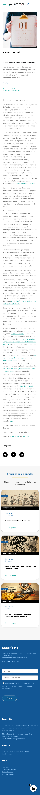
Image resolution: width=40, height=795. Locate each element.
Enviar (9, 698)
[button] (4, 4)
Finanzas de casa (10, 368)
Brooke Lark (14, 436)
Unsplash (25, 436)
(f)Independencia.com (26, 368)
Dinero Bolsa (9, 371)
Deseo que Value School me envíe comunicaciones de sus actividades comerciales (18, 686)
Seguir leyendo (10, 527)
